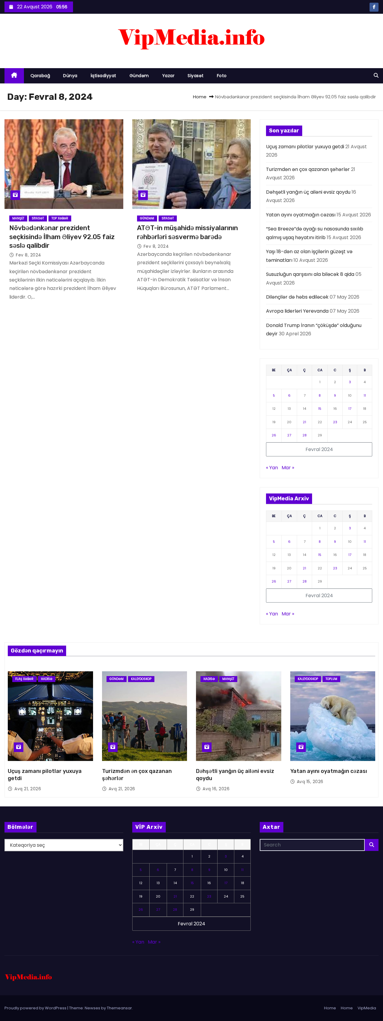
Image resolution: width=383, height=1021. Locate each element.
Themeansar (119, 1008)
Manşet (18, 218)
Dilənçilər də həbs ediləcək (297, 297)
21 (304, 422)
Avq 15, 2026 (310, 782)
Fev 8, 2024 (28, 255)
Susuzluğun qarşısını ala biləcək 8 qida (310, 274)
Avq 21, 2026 (27, 789)
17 (349, 408)
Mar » (288, 467)
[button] (376, 75)
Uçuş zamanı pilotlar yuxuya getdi (305, 146)
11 (365, 395)
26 (274, 435)
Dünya (70, 76)
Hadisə (46, 679)
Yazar (168, 76)
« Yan (272, 467)
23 (335, 422)
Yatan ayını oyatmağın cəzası (300, 214)
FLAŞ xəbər (24, 679)
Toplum (331, 679)
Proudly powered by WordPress (35, 1008)
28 (305, 435)
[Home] (14, 75)
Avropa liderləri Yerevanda (297, 311)
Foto (222, 76)
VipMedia (367, 1008)
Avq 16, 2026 (216, 789)
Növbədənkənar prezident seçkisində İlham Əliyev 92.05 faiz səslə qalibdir (62, 237)
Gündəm (139, 76)
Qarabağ (40, 76)
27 (289, 435)
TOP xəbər (59, 218)
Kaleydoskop (141, 679)
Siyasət (196, 76)
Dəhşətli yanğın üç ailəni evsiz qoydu (308, 192)
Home (199, 97)
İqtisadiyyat (103, 76)
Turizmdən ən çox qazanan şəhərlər (308, 169)
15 (319, 408)
